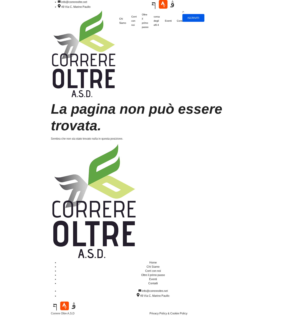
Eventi (168, 20)
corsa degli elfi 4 (157, 20)
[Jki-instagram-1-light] (172, 4)
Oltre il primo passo (145, 20)
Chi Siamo (122, 20)
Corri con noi (134, 20)
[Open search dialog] (183, 12)
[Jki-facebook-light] (154, 4)
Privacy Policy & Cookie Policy (168, 313)
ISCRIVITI (193, 17)
